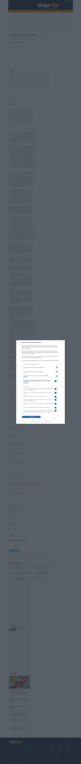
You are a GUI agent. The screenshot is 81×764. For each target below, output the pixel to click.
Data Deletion (33, 421)
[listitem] (40, 364)
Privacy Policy (47, 421)
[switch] (56, 367)
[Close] (62, 342)
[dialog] (40, 382)
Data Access (40, 421)
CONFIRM (31, 416)
